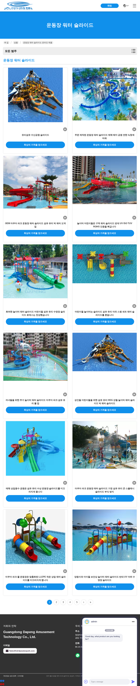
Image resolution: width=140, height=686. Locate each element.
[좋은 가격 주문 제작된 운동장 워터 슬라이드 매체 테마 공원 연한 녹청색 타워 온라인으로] (104, 100)
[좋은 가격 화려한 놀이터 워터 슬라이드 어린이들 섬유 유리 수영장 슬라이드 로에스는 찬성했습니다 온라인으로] (35, 276)
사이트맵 (20, 676)
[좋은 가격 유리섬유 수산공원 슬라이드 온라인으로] (35, 100)
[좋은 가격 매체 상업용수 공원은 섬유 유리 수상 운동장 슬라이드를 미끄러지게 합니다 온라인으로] (35, 453)
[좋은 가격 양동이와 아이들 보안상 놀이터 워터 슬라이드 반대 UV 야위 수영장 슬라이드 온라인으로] (104, 542)
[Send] (133, 682)
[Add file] (86, 682)
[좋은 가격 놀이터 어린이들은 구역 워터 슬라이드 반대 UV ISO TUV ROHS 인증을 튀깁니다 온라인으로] (104, 188)
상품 (16, 42)
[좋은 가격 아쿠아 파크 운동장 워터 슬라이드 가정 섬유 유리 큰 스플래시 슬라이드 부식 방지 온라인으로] (104, 453)
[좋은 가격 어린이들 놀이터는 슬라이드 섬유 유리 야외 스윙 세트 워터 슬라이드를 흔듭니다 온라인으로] (104, 276)
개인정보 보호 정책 (9, 676)
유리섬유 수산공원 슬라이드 (35, 135)
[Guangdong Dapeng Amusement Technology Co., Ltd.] (18, 6)
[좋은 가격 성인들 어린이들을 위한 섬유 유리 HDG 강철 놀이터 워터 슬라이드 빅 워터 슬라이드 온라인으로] (104, 365)
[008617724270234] (77, 655)
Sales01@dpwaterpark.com (22, 651)
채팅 (109, 6)
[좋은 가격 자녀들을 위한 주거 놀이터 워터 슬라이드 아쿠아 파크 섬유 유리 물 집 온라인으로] (35, 365)
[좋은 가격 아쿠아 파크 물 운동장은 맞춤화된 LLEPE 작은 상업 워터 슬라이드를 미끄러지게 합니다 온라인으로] (35, 542)
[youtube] (2, 684)
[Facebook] (2, 681)
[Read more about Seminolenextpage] (83, 602)
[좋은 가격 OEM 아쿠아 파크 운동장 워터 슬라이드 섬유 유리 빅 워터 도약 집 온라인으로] (35, 188)
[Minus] (133, 621)
